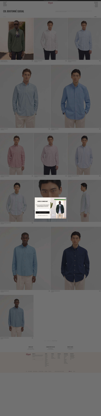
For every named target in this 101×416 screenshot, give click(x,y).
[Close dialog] (65, 198)
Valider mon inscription (43, 212)
